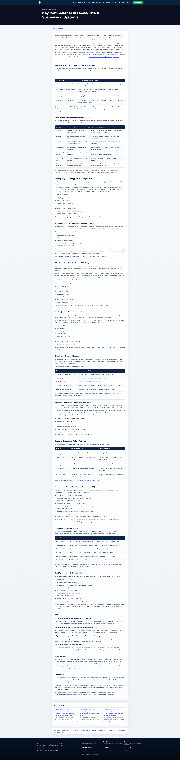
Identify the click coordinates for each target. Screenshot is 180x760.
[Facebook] (38, 748)
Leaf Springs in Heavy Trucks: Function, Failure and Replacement (94, 217)
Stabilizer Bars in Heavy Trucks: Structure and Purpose (93, 305)
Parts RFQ (95, 2)
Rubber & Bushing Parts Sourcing (108, 347)
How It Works (82, 2)
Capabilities (109, 2)
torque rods (116, 57)
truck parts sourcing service (74, 694)
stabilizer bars (59, 59)
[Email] (43, 748)
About (123, 2)
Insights (117, 2)
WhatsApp (139, 2)
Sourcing (102, 2)
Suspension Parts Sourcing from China (87, 52)
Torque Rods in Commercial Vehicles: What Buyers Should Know (89, 256)
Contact (129, 2)
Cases (88, 2)
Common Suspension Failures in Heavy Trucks (87, 480)
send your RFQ (88, 694)
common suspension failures (97, 57)
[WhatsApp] (40, 748)
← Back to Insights (58, 28)
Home (74, 2)
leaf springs (108, 57)
